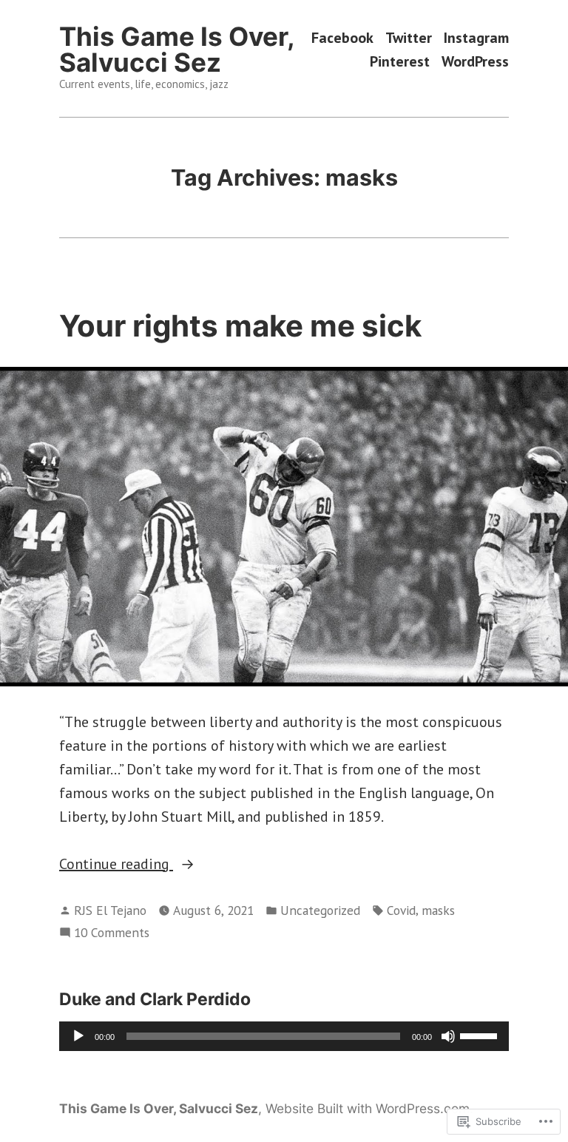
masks (438, 910)
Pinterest (400, 61)
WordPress (475, 61)
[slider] (480, 1034)
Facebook (342, 38)
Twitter (408, 38)
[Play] (78, 1036)
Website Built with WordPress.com (368, 1108)
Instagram (476, 38)
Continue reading (116, 865)
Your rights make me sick (240, 326)
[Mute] (448, 1036)
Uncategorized (320, 910)
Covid (401, 910)
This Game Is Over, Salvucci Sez (176, 49)
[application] (284, 1036)
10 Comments (111, 933)
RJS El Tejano (110, 910)
